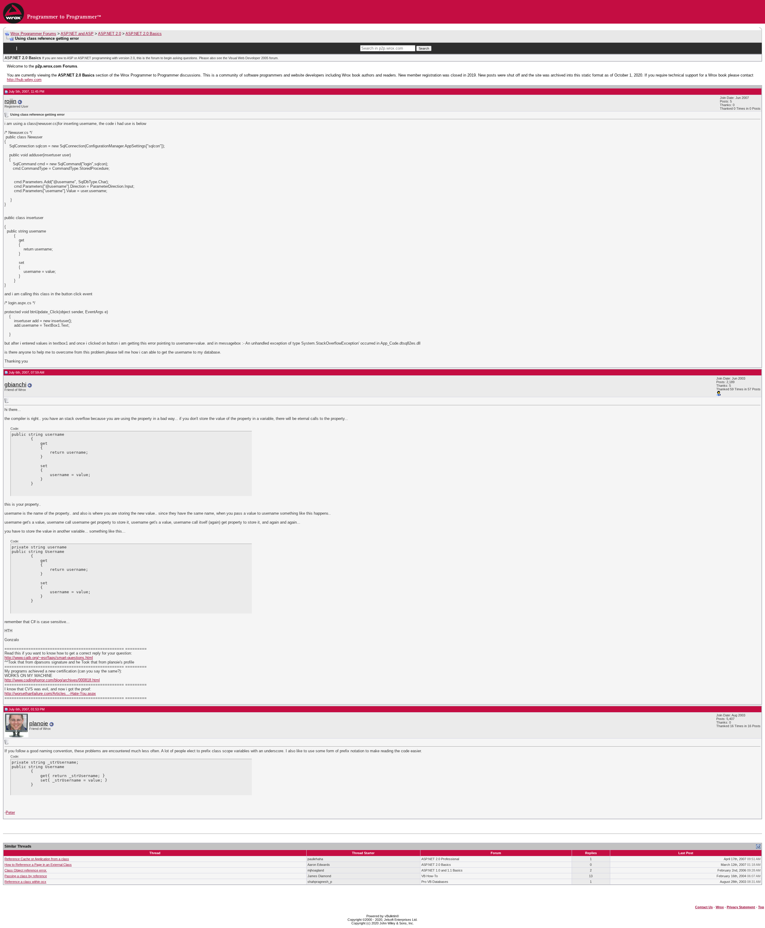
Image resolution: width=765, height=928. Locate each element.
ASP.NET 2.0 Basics (144, 33)
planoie (38, 723)
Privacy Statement (741, 907)
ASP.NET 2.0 (109, 33)
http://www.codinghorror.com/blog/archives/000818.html (52, 680)
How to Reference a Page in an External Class (38, 864)
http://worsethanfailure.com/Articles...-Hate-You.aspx (50, 693)
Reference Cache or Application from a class (36, 859)
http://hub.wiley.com (24, 79)
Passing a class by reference (25, 876)
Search (424, 48)
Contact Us (704, 907)
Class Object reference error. (25, 870)
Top (761, 907)
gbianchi (15, 384)
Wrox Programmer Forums (33, 33)
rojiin (10, 101)
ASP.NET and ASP (77, 33)
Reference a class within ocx (25, 881)
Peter (10, 812)
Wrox (720, 907)
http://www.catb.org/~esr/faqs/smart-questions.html (48, 657)
